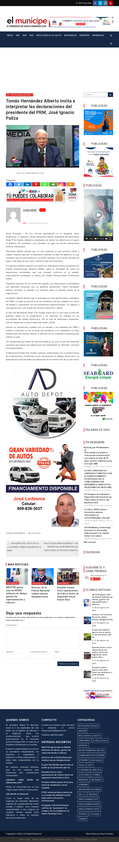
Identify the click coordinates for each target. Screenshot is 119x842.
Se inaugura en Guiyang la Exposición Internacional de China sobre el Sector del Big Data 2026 (98, 498)
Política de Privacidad (41, 839)
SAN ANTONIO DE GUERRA (90, 789)
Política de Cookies (62, 839)
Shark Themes (106, 834)
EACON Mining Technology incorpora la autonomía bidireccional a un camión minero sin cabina (97, 531)
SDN (25, 35)
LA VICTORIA (84, 775)
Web (57, 652)
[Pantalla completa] (110, 238)
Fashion (82, 765)
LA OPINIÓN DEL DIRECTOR (90, 770)
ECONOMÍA (83, 760)
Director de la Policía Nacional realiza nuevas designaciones (40, 592)
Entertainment (96, 760)
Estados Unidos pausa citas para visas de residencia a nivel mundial (102, 671)
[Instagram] (62, 184)
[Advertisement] (59, 66)
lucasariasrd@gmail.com (38, 223)
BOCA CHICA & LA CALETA (48, 35)
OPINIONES (83, 785)
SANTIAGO (93, 794)
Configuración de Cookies (85, 839)
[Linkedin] (27, 184)
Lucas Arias (29, 210)
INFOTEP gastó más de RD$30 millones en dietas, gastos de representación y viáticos (16, 595)
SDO (32, 35)
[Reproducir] (87, 238)
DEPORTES (84, 35)
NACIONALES (70, 35)
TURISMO (82, 819)
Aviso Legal (25, 839)
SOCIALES (83, 814)
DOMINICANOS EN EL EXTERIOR (91, 755)
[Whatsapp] (45, 184)
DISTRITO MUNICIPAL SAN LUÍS (91, 750)
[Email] (53, 184)
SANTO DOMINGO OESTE (89, 809)
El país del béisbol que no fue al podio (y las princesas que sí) (101, 633)
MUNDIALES (98, 35)
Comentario (12, 625)
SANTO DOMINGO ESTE (88, 799)
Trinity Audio (30, 173)
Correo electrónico (39, 652)
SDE (18, 35)
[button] (98, 215)
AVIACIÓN (83, 731)
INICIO (10, 35)
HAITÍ (90, 765)
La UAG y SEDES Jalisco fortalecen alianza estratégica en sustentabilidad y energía (97, 513)
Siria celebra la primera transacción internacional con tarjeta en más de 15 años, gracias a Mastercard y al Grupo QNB (98, 458)
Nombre (9, 652)
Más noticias (90, 542)
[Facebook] (10, 184)
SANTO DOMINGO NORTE (89, 804)
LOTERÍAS (96, 775)
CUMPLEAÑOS (84, 741)
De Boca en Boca (100, 741)
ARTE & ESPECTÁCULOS (88, 726)
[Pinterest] (36, 184)
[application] (98, 215)
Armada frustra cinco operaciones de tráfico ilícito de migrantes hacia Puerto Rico (68, 593)
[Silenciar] (106, 238)
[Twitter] (19, 184)
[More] (70, 184)
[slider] (96, 238)
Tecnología (94, 814)
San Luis (82, 794)
